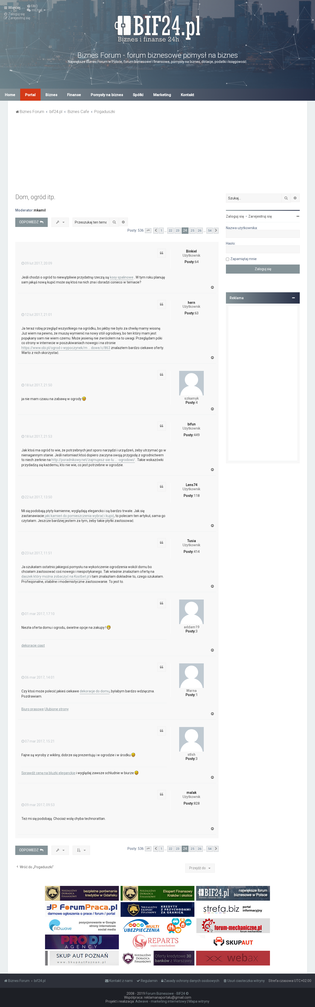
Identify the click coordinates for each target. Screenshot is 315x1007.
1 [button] (161, 230)
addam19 (191, 627)
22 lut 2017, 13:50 (38, 497)
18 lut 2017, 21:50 (38, 385)
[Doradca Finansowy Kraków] (157, 893)
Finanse (74, 95)
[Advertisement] (157, 156)
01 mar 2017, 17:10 (40, 614)
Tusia (191, 541)
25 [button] (192, 230)
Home (10, 95)
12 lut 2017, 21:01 (38, 315)
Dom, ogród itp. (35, 197)
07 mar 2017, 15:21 (40, 741)
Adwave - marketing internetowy (160, 1001)
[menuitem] (32, 6)
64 (197, 262)
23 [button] (177, 230)
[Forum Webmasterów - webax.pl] (233, 958)
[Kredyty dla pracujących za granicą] (157, 909)
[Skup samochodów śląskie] (233, 942)
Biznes (51, 95)
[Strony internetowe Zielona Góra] (82, 926)
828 (197, 803)
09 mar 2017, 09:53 (40, 805)
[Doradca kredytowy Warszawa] (157, 958)
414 (197, 552)
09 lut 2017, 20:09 (38, 263)
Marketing (162, 95)
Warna (191, 691)
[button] (148, 230)
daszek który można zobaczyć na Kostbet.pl (55, 576)
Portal (30, 95)
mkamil (40, 210)
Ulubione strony (57, 709)
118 (197, 496)
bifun (192, 424)
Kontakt (187, 95)
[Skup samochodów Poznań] (82, 958)
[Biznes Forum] (157, 27)
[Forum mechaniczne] (233, 926)
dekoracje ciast (33, 645)
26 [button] (199, 230)
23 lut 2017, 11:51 (38, 553)
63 (197, 313)
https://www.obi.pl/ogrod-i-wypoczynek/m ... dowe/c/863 (65, 348)
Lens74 (191, 485)
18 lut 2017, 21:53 (38, 436)
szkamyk (191, 398)
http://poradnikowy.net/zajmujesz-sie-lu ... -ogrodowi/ (93, 460)
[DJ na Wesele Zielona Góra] (82, 942)
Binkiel (191, 251)
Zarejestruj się (260, 216)
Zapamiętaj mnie (243, 259)
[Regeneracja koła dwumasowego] (157, 942)
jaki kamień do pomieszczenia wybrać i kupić (79, 516)
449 (197, 435)
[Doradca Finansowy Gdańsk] (82, 893)
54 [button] (209, 230)
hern (191, 303)
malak (191, 793)
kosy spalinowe (121, 277)
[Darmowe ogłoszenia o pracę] (82, 909)
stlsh (191, 754)
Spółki (138, 95)
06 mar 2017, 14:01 (40, 677)
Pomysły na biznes (107, 95)
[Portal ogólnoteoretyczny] (233, 909)
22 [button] (170, 230)
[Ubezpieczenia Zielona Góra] (157, 926)
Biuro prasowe (32, 709)
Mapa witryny (199, 1001)
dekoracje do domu (95, 691)
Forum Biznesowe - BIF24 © (167, 993)
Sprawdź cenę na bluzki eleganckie (48, 773)
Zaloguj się (235, 216)
